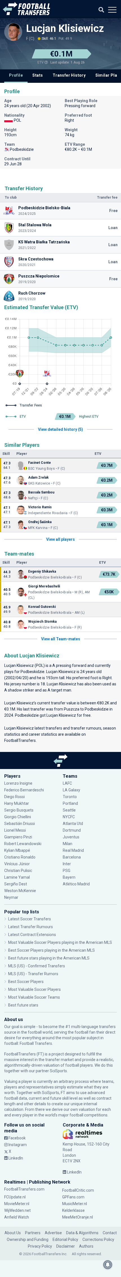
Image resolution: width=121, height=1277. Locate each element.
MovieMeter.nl (16, 1203)
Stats (37, 75)
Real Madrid (73, 850)
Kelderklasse (73, 1210)
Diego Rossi (14, 796)
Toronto (70, 796)
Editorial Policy (65, 1239)
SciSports (58, 1071)
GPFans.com (73, 1197)
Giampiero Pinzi (18, 837)
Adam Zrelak (38, 477)
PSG (66, 870)
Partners (33, 1233)
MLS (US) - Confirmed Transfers (36, 966)
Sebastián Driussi (20, 823)
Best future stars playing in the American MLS (48, 958)
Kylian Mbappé (17, 850)
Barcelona (72, 857)
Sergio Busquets (18, 810)
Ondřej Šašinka (39, 522)
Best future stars (23, 1005)
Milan (67, 843)
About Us (13, 1233)
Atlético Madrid (76, 884)
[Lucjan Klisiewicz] (13, 32)
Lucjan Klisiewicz (65, 28)
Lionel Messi (15, 830)
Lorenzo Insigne (18, 783)
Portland (70, 803)
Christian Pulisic (18, 870)
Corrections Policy (98, 1239)
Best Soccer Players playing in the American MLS (51, 950)
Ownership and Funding (27, 1239)
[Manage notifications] (107, 1264)
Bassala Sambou (41, 492)
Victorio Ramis (40, 507)
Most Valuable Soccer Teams (34, 997)
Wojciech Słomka (42, 622)
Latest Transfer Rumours (30, 927)
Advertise (53, 1233)
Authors (86, 1246)
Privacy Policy (40, 1246)
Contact (110, 1233)
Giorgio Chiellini (17, 817)
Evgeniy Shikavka (42, 571)
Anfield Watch (16, 1217)
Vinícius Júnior (17, 864)
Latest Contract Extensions (32, 934)
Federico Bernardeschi (24, 790)
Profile (16, 75)
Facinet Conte (39, 463)
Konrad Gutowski (42, 607)
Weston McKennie (20, 890)
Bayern (69, 877)
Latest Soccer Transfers (29, 919)
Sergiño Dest (15, 884)
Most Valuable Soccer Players (34, 989)
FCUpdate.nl (15, 1197)
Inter (67, 864)
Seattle (69, 810)
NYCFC (69, 817)
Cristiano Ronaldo (19, 857)
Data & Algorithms (82, 1233)
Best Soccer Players (26, 981)
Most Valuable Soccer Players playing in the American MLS (60, 942)
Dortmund (72, 830)
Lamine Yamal (17, 877)
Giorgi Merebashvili (44, 586)
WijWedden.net (17, 1210)
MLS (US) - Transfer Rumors (33, 974)
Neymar (11, 897)
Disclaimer (65, 1246)
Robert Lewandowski (22, 843)
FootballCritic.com (78, 1190)
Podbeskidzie (32, 671)
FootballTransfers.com (24, 1189)
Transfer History (69, 75)
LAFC (67, 783)
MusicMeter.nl (74, 1203)
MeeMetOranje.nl (77, 1217)
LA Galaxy (71, 790)
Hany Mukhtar (16, 803)
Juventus (71, 837)
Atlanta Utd (73, 823)
